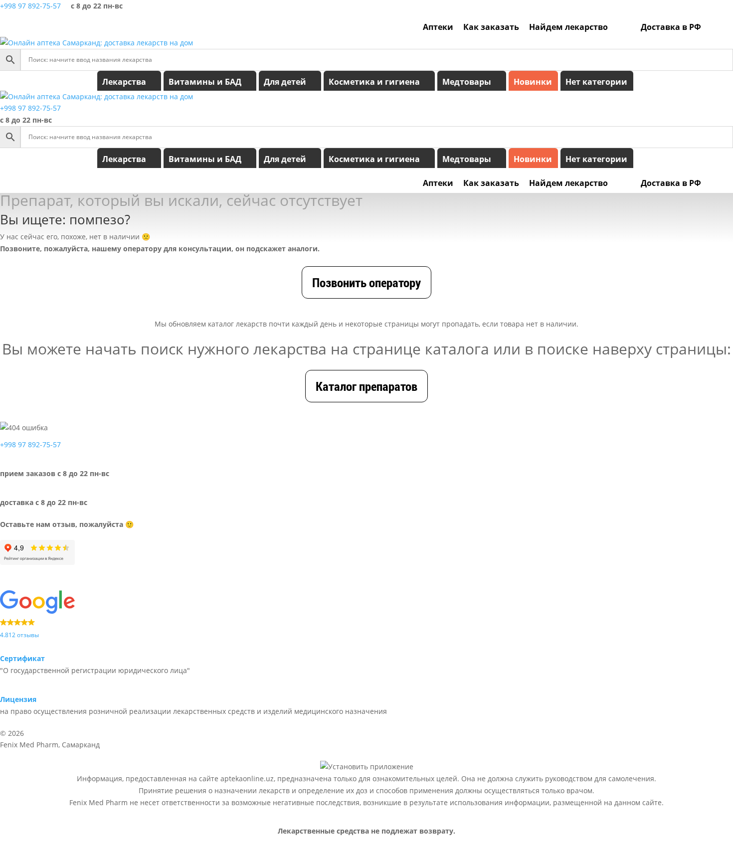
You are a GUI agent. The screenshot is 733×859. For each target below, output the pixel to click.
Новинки (533, 81)
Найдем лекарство (568, 26)
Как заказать (491, 26)
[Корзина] (724, 27)
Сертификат (22, 658)
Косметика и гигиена (374, 81)
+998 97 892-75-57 (30, 5)
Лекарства (124, 81)
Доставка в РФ (671, 26)
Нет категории (596, 81)
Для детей (285, 81)
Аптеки (438, 26)
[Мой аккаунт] (711, 27)
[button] (366, 615)
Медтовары (466, 81)
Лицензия (18, 699)
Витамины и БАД (205, 81)
